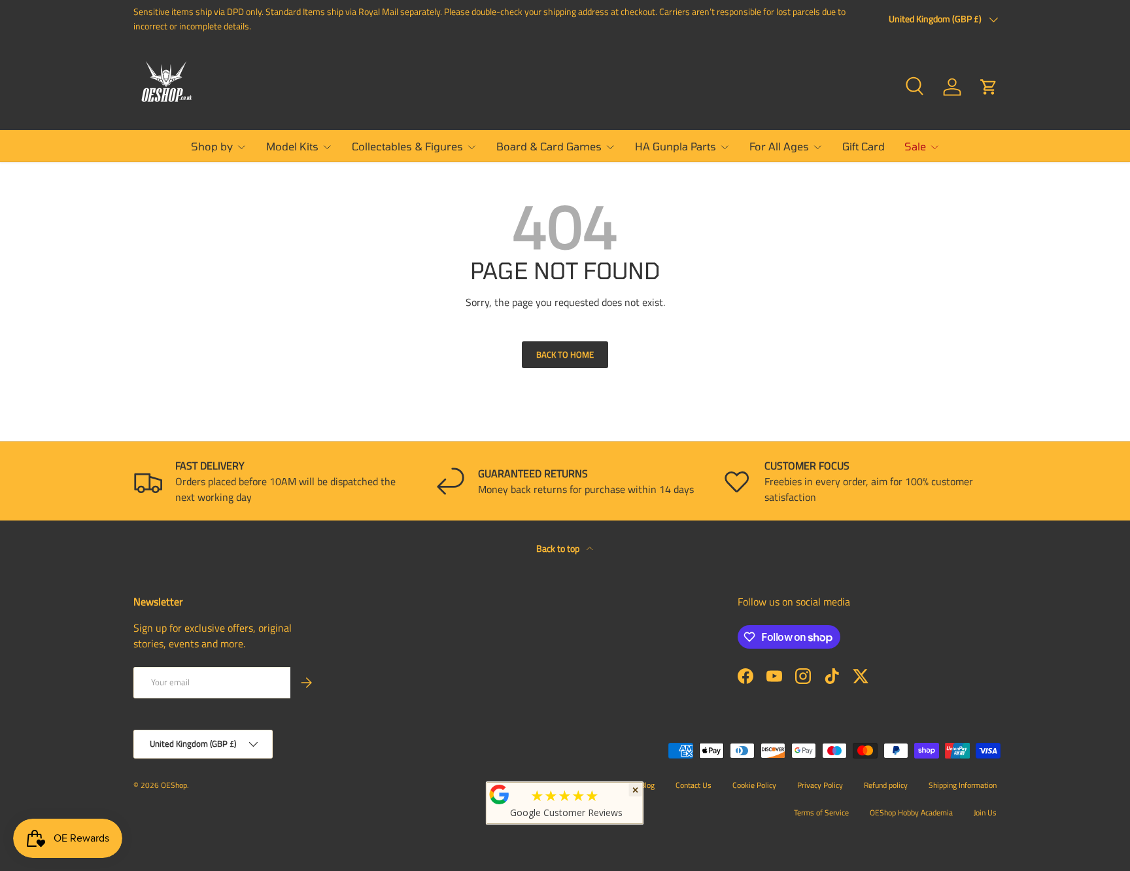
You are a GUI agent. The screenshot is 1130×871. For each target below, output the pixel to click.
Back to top (558, 548)
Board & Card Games (549, 146)
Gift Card (863, 146)
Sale (915, 146)
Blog (647, 785)
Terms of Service (821, 812)
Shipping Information (963, 785)
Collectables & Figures (407, 146)
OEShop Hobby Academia (911, 812)
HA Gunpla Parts (675, 146)
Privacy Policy (820, 785)
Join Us (985, 812)
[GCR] (499, 794)
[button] (988, 87)
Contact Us (693, 785)
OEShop (174, 785)
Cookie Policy (754, 785)
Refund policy (886, 785)
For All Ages (779, 146)
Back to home (565, 354)
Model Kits (292, 146)
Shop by (212, 146)
